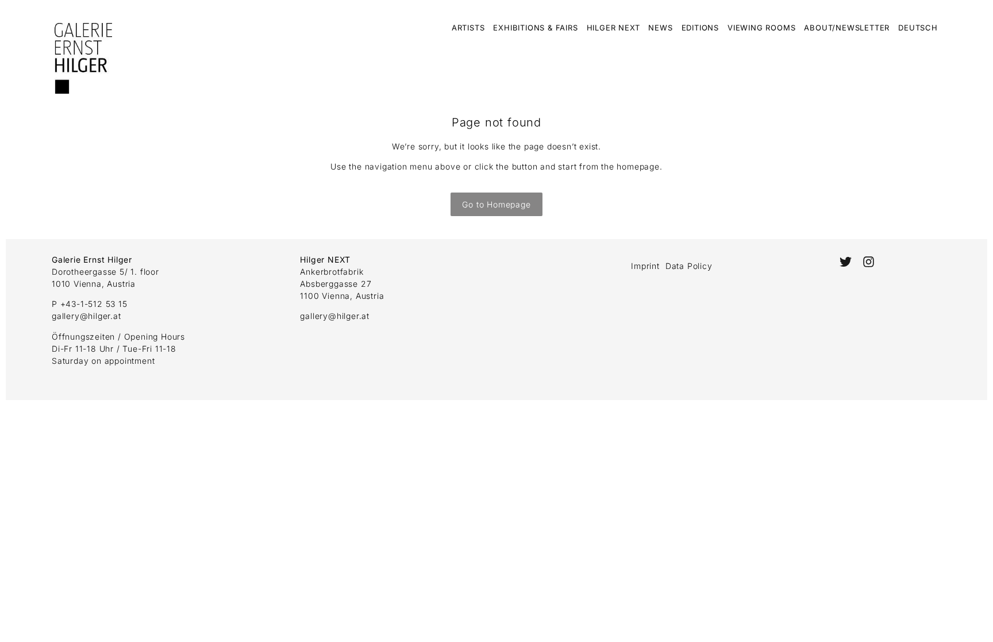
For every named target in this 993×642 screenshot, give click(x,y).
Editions (700, 27)
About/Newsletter (847, 27)
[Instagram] (868, 261)
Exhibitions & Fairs (535, 27)
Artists (468, 27)
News (660, 27)
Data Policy (689, 266)
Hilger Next (613, 27)
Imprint (645, 266)
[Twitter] (845, 261)
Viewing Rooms (761, 27)
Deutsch (918, 27)
